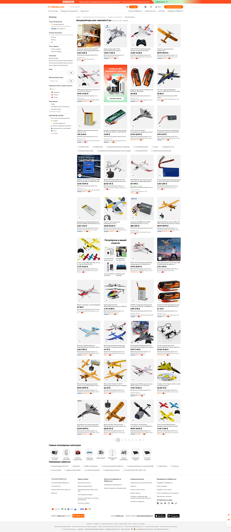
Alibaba (78, 17)
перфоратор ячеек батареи (73, 470)
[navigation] (61, 228)
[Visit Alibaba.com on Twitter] (165, 503)
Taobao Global (123, 524)
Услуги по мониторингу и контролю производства (88, 498)
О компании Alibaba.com (59, 479)
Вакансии (54, 493)
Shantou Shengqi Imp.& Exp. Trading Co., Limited (115, 187)
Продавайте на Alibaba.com (165, 482)
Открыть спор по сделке (137, 489)
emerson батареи (56, 470)
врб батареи (76, 466)
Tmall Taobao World (106, 524)
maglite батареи (163, 466)
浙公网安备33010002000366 (145, 529)
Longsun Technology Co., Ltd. (138, 191)
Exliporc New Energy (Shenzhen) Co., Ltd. (168, 138)
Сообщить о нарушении (137, 501)
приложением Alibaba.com (145, 516)
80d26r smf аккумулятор (91, 466)
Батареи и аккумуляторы (115, 17)
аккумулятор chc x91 (168, 146)
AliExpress (90, 524)
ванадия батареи (98, 146)
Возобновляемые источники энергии (94, 17)
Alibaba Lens (61, 516)
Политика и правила (84, 503)
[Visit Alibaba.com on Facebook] (158, 503)
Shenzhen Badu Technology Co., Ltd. (140, 232)
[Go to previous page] (114, 440)
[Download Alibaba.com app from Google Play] (173, 516)
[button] (127, 7)
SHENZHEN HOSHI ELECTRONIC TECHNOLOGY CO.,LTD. (89, 99)
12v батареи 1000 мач (142, 150)
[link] (228, 515)
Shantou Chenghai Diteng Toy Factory (141, 56)
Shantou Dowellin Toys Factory (85, 59)
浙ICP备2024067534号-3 (161, 529)
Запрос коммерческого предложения (115, 488)
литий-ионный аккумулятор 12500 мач (113, 466)
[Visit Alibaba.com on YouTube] (172, 503)
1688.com (97, 524)
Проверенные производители (113, 484)
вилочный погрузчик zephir (86, 150)
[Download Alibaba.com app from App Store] (160, 516)
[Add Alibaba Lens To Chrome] (78, 516)
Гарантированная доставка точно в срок (88, 490)
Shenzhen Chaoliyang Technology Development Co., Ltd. (89, 140)
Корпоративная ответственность (61, 489)
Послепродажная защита (85, 494)
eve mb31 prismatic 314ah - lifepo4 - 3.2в (135, 470)
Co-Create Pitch (56, 486)
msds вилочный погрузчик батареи (162, 150)
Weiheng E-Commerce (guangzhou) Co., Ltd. (115, 229)
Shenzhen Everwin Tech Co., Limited (87, 229)
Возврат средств (135, 493)
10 (139, 440)
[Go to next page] (143, 440)
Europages (142, 524)
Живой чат (133, 486)
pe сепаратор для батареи (93, 470)
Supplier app (120, 516)
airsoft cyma (175, 466)
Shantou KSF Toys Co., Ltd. (111, 56)
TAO (129, 524)
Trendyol (134, 524)
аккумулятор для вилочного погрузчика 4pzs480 (140, 466)
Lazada (115, 524)
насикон (156, 146)
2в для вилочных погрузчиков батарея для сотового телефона (115, 150)
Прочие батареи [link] (129, 17)
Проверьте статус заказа (164, 489)
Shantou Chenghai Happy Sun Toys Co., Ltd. (142, 138)
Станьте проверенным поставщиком (167, 493)
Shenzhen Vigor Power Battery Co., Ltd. (141, 99)
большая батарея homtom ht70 (60, 466)
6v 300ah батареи (84, 146)
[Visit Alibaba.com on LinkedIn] (161, 503)
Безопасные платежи (84, 482)
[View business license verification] (132, 529)
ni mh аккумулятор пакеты (141, 146)
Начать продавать (162, 486)
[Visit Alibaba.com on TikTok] (176, 503)
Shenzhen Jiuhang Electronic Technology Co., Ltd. (89, 190)
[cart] (151, 7)
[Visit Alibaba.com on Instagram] (169, 503)
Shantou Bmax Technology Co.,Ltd (166, 187)
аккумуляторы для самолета (112, 470)
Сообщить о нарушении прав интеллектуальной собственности (140, 497)
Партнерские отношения (164, 496)
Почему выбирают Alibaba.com (60, 482)
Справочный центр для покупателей (141, 482)
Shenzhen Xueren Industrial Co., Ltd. (167, 56)
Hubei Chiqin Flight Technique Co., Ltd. (168, 99)
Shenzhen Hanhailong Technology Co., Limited (115, 140)
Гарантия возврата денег (85, 486)
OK (71, 72)
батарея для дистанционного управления (118, 146)
